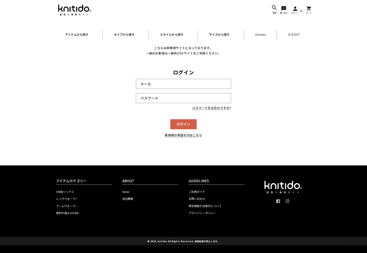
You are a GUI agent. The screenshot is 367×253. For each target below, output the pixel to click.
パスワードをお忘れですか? (211, 108)
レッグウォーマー (67, 199)
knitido (162, 241)
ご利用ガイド (197, 192)
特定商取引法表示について (205, 206)
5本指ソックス (65, 192)
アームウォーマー (67, 206)
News (126, 192)
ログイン (183, 124)
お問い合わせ (197, 199)
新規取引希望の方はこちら (183, 135)
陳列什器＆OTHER (67, 213)
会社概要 (127, 199)
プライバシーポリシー (202, 213)
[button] (274, 9)
